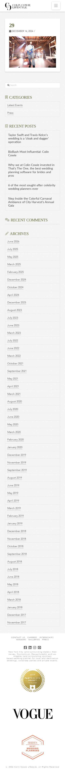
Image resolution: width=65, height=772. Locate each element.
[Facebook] (25, 647)
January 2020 (14, 447)
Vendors (21, 640)
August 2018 (14, 561)
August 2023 (14, 310)
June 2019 (13, 485)
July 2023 (12, 318)
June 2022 (13, 348)
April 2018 (13, 592)
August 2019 (14, 478)
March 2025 (14, 264)
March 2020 (14, 432)
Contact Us (18, 638)
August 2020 (14, 401)
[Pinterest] (39, 647)
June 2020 (13, 417)
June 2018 (13, 577)
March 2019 (14, 508)
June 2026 (13, 241)
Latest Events (15, 105)
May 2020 (12, 424)
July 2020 (12, 409)
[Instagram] (34, 647)
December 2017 (16, 615)
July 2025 (12, 249)
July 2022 (12, 340)
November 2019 (16, 462)
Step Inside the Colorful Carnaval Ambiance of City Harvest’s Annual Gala (31, 202)
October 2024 (15, 287)
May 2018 (12, 584)
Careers (32, 638)
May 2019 (12, 493)
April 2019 (13, 501)
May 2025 (12, 257)
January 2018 (14, 607)
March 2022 (14, 356)
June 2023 (13, 325)
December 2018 (16, 531)
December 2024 (16, 279)
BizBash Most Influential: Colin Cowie (28, 153)
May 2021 (12, 379)
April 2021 (13, 386)
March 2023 (14, 333)
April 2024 (13, 295)
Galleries (34, 640)
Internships (46, 638)
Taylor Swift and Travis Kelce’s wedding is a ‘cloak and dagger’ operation (28, 138)
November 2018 (16, 539)
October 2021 (15, 363)
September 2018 (17, 554)
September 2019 (17, 470)
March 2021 (14, 394)
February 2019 (15, 516)
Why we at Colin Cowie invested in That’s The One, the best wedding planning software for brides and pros (31, 170)
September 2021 (17, 371)
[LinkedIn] (30, 647)
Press (10, 113)
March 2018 (14, 600)
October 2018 (15, 546)
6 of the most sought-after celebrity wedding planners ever (31, 187)
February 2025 (15, 272)
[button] (56, 6)
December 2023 (16, 302)
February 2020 (15, 439)
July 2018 (12, 569)
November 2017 (16, 622)
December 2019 (16, 455)
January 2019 (14, 523)
